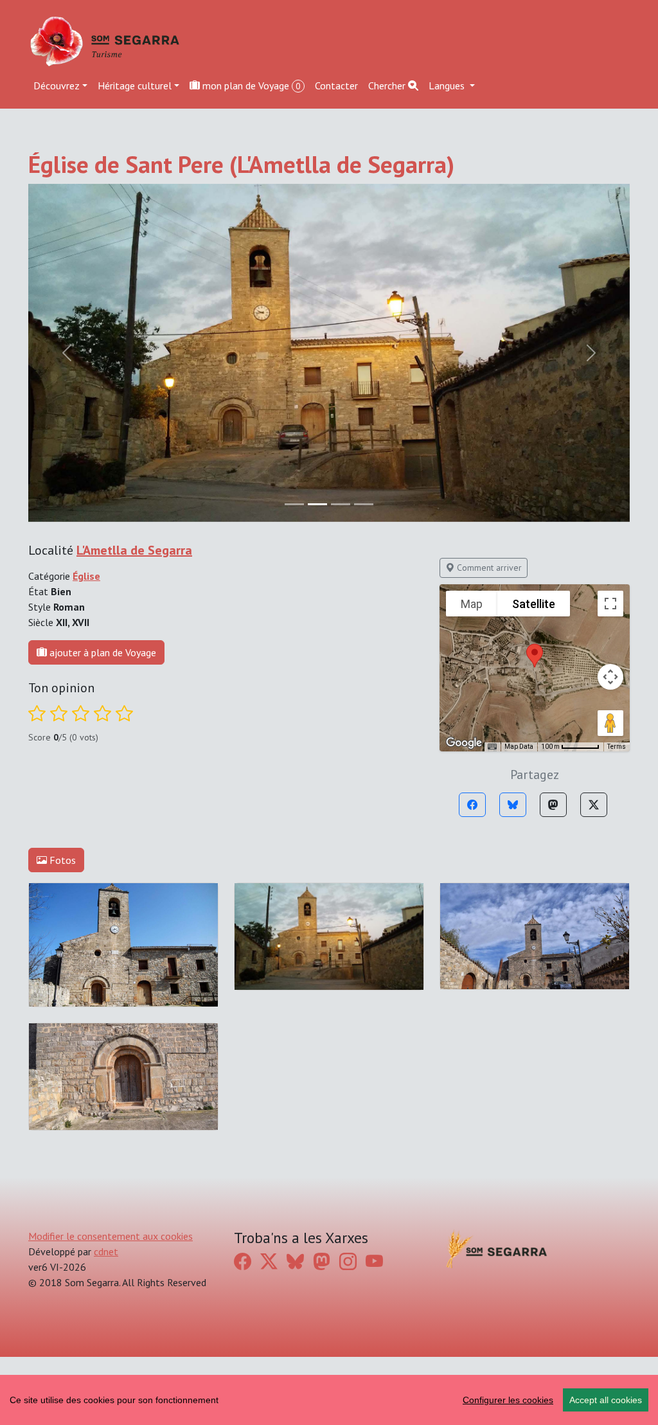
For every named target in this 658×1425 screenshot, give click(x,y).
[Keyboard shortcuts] (492, 746)
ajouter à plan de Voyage (101, 652)
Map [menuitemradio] (472, 604)
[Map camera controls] (610, 677)
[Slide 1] (317, 504)
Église (86, 575)
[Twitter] (593, 805)
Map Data (518, 746)
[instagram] (348, 1262)
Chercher (388, 85)
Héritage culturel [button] (135, 85)
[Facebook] (472, 805)
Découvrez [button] (56, 85)
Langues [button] (448, 85)
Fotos (61, 860)
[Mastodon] (553, 805)
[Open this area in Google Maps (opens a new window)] (464, 743)
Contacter (336, 85)
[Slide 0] (294, 504)
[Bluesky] (512, 805)
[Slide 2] (340, 504)
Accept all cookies (605, 1400)
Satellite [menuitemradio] (533, 604)
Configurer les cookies (508, 1400)
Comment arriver (488, 567)
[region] (329, 1400)
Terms (616, 746)
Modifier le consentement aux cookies (110, 1236)
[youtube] (374, 1262)
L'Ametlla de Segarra (134, 550)
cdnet (106, 1251)
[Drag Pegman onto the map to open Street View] (610, 723)
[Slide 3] (363, 504)
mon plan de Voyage (250, 85)
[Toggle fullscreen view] (610, 603)
